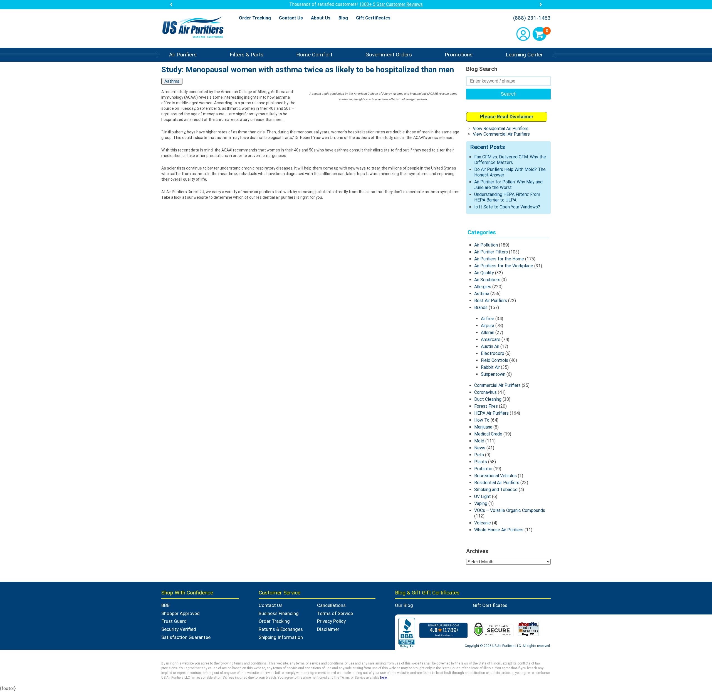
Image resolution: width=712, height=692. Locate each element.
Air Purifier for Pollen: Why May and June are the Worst (508, 184)
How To (482, 420)
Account (523, 34)
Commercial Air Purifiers (497, 385)
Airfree (487, 318)
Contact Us (291, 18)
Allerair (487, 332)
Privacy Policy (331, 621)
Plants (480, 461)
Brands (481, 307)
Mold (479, 441)
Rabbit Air (490, 367)
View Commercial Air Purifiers (501, 134)
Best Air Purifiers (490, 300)
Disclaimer (328, 629)
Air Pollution (486, 245)
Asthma (481, 293)
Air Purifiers (183, 54)
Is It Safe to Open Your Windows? (507, 207)
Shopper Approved (180, 613)
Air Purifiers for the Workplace (503, 265)
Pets (479, 454)
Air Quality (484, 272)
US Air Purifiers (194, 27)
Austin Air (490, 346)
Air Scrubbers (487, 279)
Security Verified (178, 629)
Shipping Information (281, 637)
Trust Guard (174, 621)
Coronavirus (485, 392)
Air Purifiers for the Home (499, 259)
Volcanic (482, 523)
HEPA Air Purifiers (491, 413)
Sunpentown (493, 374)
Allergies (482, 286)
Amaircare (490, 339)
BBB (165, 605)
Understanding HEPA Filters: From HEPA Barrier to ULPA (507, 197)
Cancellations (331, 605)
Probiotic (483, 468)
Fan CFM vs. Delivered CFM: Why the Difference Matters (510, 159)
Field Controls (494, 360)
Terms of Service (335, 613)
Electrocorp (492, 353)
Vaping (480, 503)
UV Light (482, 496)
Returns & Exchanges (281, 629)
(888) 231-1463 (532, 18)
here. (383, 677)
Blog (343, 18)
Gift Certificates (373, 18)
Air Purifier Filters (491, 252)
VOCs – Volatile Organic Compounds (509, 510)
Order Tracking (255, 18)
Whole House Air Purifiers (498, 529)
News (479, 447)
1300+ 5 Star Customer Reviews (391, 4)
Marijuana (483, 427)
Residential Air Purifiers (496, 482)
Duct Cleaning (487, 399)
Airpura (487, 325)
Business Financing (279, 613)
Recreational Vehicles (495, 475)
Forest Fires (486, 406)
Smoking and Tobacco (496, 489)
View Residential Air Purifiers (500, 128)
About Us (320, 18)
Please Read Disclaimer (506, 117)
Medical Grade (488, 434)
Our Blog (404, 605)
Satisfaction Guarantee (186, 637)
